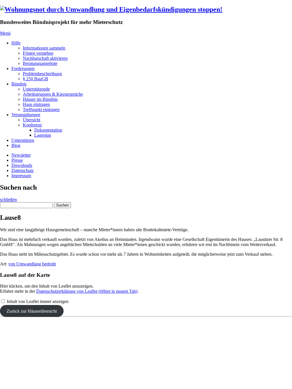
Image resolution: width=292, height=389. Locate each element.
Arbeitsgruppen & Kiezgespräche (53, 94)
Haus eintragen (36, 104)
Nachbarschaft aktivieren (45, 58)
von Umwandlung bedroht (32, 263)
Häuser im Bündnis (40, 99)
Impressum (21, 175)
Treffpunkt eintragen (41, 109)
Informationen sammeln (44, 48)
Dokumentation (48, 130)
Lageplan (42, 135)
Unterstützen (22, 140)
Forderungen (23, 68)
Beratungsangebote (40, 63)
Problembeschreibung (42, 73)
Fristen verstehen (38, 53)
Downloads (21, 165)
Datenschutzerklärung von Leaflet (86, 291)
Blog (15, 145)
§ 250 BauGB (35, 78)
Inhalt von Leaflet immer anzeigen (37, 301)
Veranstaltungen (25, 114)
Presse (17, 160)
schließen (8, 199)
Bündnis (19, 83)
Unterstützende (36, 89)
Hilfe (16, 42)
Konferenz (32, 124)
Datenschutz (22, 170)
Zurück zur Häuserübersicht (32, 311)
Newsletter (21, 155)
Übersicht (31, 119)
